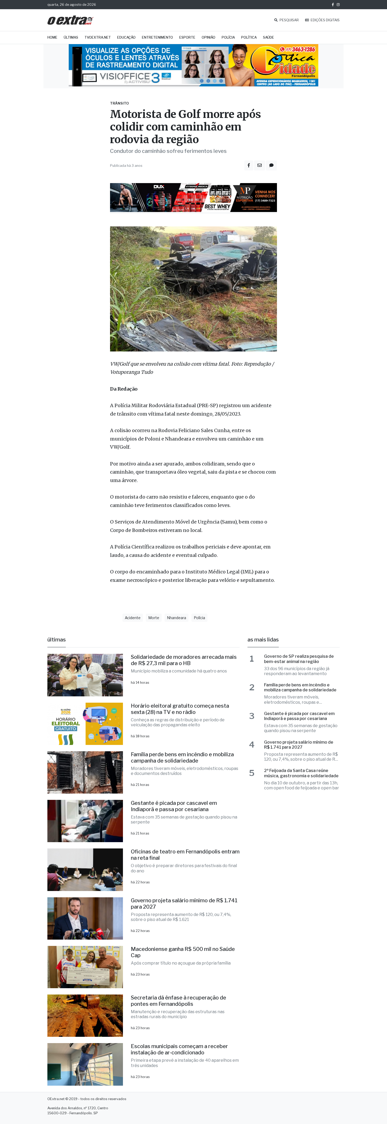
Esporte (187, 37)
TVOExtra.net (98, 37)
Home (52, 37)
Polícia (228, 37)
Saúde (268, 37)
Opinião (208, 37)
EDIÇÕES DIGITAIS (325, 20)
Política (249, 37)
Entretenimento (157, 37)
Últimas (71, 37)
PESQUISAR (289, 20)
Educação (126, 37)
